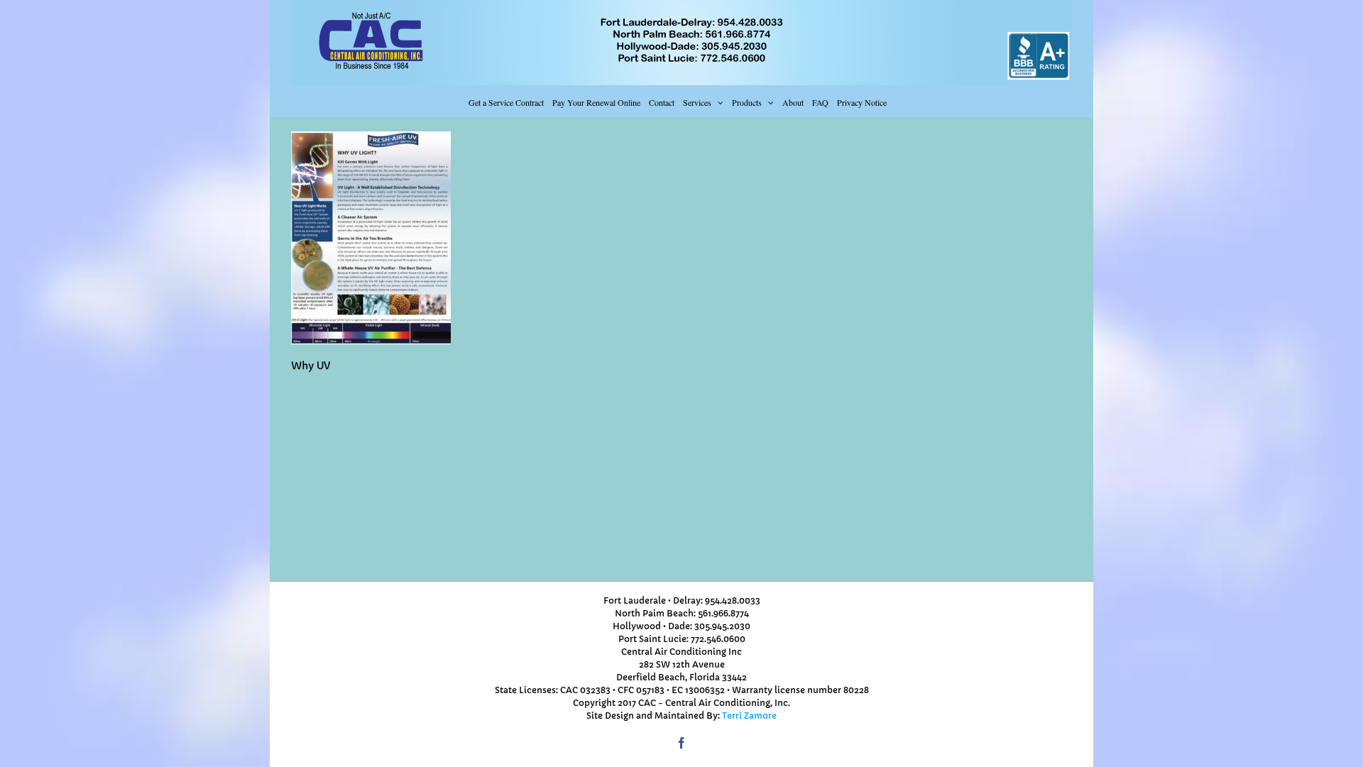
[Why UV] (371, 138)
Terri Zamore (749, 715)
